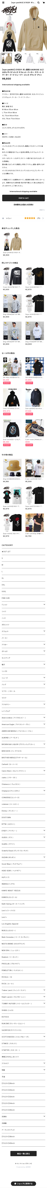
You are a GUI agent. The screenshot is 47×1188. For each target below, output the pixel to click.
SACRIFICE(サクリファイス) (11, 1030)
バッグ (4, 684)
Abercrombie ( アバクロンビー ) (14, 718)
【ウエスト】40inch (8, 1143)
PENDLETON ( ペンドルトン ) (12, 970)
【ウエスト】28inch (8, 1083)
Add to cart (24, 198)
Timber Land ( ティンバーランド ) (14, 990)
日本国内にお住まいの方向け (23, 204)
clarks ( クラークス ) (9, 777)
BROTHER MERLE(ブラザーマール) (14, 758)
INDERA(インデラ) (8, 884)
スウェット (5, 631)
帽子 (3, 664)
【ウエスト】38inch (8, 1136)
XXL (3, 585)
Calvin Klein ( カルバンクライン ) (14, 771)
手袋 (3, 1077)
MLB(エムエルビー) (9, 930)
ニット (4, 618)
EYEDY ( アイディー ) (9, 831)
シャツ (4, 611)
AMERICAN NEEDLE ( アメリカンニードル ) (17, 731)
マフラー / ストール (8, 691)
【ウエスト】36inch (8, 1110)
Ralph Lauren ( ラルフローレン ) (13, 997)
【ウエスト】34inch (8, 1103)
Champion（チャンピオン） (11, 791)
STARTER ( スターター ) (11, 1050)
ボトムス (5, 651)
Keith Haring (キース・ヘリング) (13, 904)
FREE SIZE (6, 598)
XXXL (4, 591)
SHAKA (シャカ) (7, 1010)
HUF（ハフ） (6, 877)
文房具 (4, 1116)
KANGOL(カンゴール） (9, 897)
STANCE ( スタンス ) (9, 1043)
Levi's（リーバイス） (9, 910)
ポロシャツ (5, 625)
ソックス (4, 671)
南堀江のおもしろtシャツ (10, 1057)
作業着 (4, 1123)
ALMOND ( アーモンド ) (10, 738)
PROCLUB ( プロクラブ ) (11, 964)
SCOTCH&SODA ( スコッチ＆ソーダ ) (15, 1037)
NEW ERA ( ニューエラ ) (11, 950)
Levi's (4, 917)
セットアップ (6, 658)
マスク (4, 698)
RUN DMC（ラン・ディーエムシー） (13, 1023)
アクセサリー (6, 704)
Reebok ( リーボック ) (10, 957)
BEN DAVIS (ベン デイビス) (12, 751)
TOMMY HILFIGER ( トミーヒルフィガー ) (17, 1003)
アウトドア (5, 1063)
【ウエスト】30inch (8, 1090)
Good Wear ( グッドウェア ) (12, 864)
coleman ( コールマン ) (10, 804)
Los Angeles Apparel (10, 924)
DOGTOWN (6, 817)
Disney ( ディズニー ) (9, 811)
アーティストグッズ (8, 1130)
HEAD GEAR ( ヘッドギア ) (11, 871)
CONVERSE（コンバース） (11, 797)
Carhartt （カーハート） (10, 764)
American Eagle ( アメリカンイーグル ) (16, 724)
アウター (5, 645)
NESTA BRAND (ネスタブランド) (13, 944)
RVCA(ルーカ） (7, 977)
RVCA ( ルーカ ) (8, 984)
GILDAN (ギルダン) (8, 857)
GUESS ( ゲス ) (7, 837)
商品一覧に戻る (23, 1154)
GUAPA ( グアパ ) (8, 844)
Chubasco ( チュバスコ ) (11, 784)
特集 (3, 1070)
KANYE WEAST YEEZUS (11, 890)
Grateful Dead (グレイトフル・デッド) (15, 851)
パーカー (5, 638)
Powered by (21, 1167)
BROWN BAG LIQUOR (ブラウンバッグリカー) (18, 744)
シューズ (5, 678)
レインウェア (6, 711)
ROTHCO (5, 1017)
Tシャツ (4, 605)
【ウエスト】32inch (8, 1097)
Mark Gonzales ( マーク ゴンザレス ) (15, 937)
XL (3, 578)
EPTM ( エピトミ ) (8, 824)
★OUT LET (6, 551)
